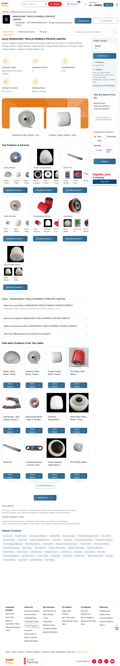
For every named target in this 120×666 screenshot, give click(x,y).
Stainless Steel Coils (95, 556)
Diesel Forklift (86, 544)
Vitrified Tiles (79, 556)
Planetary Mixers (51, 552)
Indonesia (45, 652)
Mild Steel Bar (40, 548)
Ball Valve (101, 552)
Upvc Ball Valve (36, 560)
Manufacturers (105, 611)
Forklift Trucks (20, 536)
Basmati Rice (55, 536)
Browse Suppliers (87, 617)
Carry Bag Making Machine (89, 536)
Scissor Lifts (22, 540)
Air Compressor (28, 556)
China (14, 652)
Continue (104, 161)
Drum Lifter (106, 536)
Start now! (105, 182)
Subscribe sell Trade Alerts (88, 622)
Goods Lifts (67, 556)
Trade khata (47, 621)
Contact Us (28, 630)
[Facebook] (94, 661)
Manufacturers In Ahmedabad (104, 85)
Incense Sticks (42, 556)
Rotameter (57, 540)
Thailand (28, 652)
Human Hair (7, 536)
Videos (102, 625)
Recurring (111, 137)
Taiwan (20, 652)
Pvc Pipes (109, 556)
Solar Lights (55, 556)
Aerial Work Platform (101, 544)
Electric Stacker (9, 540)
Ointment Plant (36, 552)
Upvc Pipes (23, 560)
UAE (52, 652)
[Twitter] (106, 661)
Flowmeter (68, 540)
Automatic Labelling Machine (66, 544)
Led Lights (77, 552)
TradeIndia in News (31, 621)
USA (68, 652)
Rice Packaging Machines (12, 544)
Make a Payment (30, 637)
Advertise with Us (49, 611)
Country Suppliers (106, 618)
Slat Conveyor (22, 552)
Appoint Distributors (50, 632)
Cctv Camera (89, 552)
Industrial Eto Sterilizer (104, 540)
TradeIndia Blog (30, 618)
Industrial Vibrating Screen (40, 540)
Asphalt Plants (8, 552)
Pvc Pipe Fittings (9, 560)
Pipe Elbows (49, 560)
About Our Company (32, 611)
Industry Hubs (105, 614)
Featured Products (106, 621)
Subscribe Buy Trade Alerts (69, 622)
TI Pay (45, 618)
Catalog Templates (50, 628)
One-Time (99, 139)
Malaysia (36, 652)
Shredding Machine (33, 544)
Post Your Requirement (85, 612)
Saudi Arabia (60, 652)
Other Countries (83, 652)
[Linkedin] (100, 661)
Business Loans (49, 625)
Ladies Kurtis (65, 552)
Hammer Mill (48, 544)
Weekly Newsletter (31, 641)
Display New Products (66, 612)
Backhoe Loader (69, 536)
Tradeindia (5, 12)
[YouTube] (112, 661)
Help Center (10, 614)
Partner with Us (30, 634)
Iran (73, 652)
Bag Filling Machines (95, 548)
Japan (8, 652)
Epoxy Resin (27, 548)
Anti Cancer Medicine (11, 556)
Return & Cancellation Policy (12, 622)
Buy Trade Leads (68, 617)
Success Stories (30, 614)
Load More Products (45, 486)
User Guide (10, 617)
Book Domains (48, 614)
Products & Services (26, 32)
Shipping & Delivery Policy (13, 628)
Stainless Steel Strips (76, 548)
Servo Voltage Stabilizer (38, 536)
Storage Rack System (11, 548)
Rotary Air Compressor (83, 540)
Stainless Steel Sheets (57, 548)
